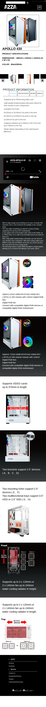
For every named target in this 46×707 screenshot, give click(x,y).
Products (11, 663)
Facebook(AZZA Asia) (15, 676)
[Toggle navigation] (39, 7)
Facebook (12, 666)
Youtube (11, 679)
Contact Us (12, 673)
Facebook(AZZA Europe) (16, 682)
